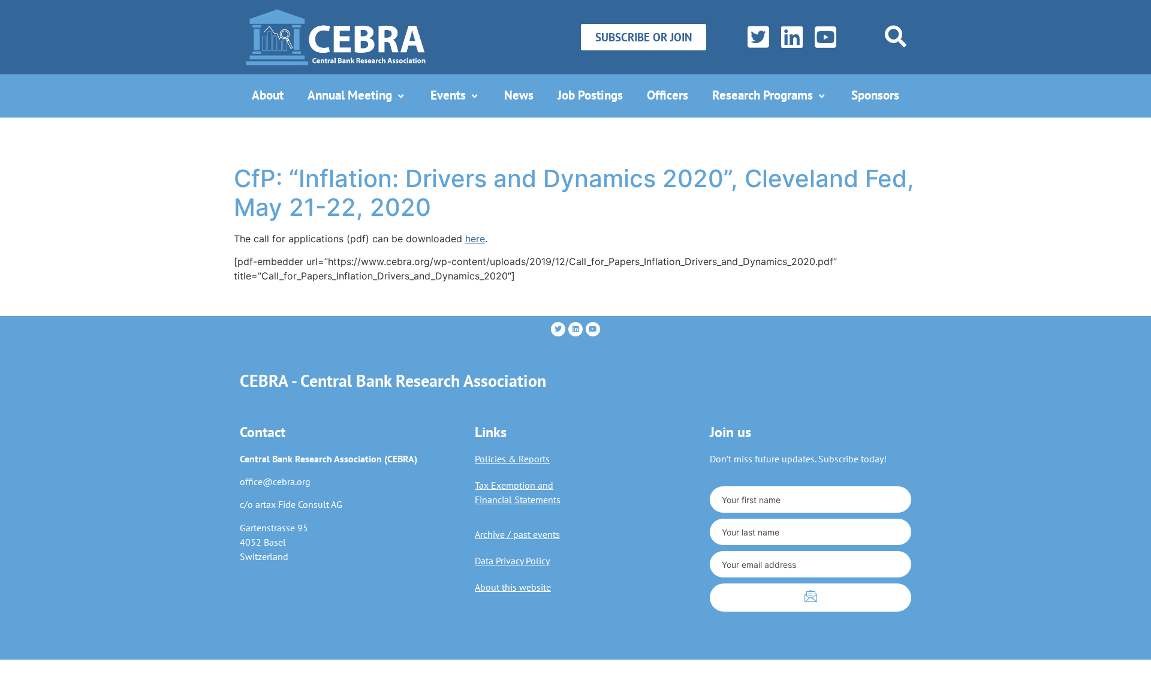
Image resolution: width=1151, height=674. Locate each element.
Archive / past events (517, 534)
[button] (895, 36)
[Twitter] (755, 37)
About (268, 95)
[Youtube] (593, 329)
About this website (513, 587)
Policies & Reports (512, 459)
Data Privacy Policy (512, 561)
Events (448, 95)
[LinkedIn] (789, 37)
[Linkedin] (575, 329)
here (475, 239)
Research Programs (762, 95)
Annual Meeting (350, 95)
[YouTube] (822, 37)
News (519, 95)
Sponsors (875, 95)
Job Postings (590, 95)
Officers (667, 95)
